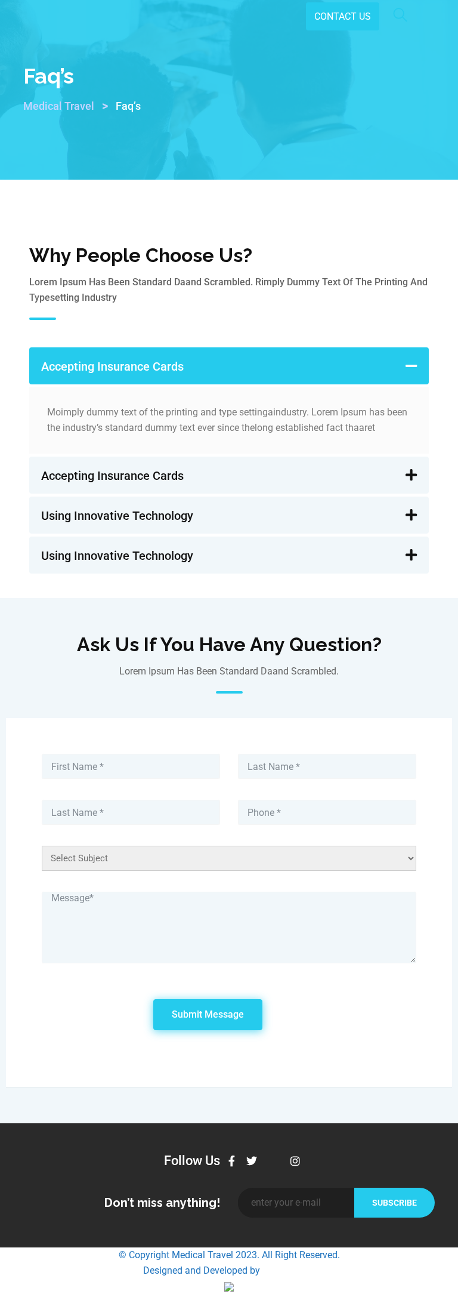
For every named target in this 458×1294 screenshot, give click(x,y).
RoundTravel (288, 1270)
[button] (229, 365)
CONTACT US (342, 16)
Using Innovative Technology (117, 516)
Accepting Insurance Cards (112, 366)
